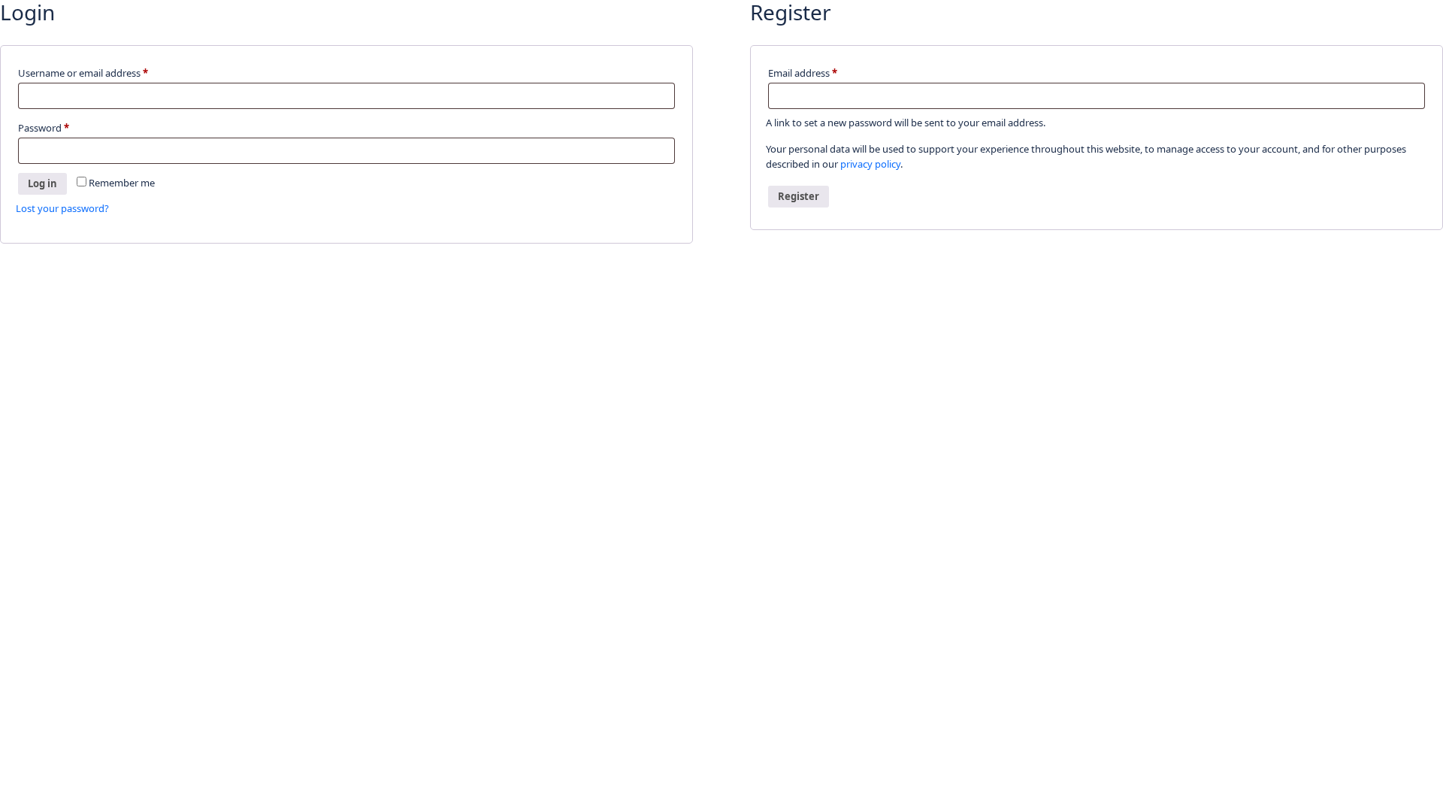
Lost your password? (62, 208)
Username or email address (103, 72)
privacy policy (870, 164)
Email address (822, 72)
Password (63, 127)
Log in (42, 183)
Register (798, 196)
